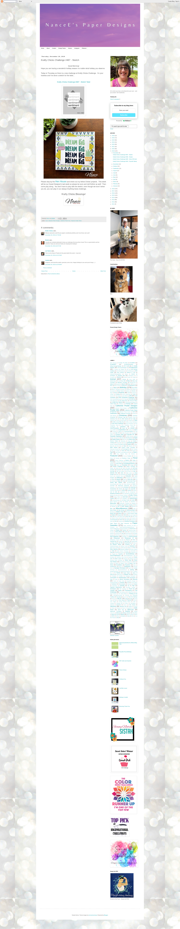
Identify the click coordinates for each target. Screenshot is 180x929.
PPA (121, 543)
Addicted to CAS (131, 372)
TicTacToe (127, 595)
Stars (111, 579)
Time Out (125, 596)
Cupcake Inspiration (116, 436)
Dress (124, 442)
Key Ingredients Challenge (128, 493)
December (116, 153)
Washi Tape (121, 609)
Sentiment (112, 557)
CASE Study (113, 403)
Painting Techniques (130, 521)
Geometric (119, 469)
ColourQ (132, 428)
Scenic (122, 552)
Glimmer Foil (113, 473)
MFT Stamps (125, 506)
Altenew (119, 377)
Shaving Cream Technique (116, 560)
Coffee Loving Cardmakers (131, 421)
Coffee (135, 420)
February (115, 183)
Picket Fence (118, 535)
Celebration (113, 413)
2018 (113, 188)
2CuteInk (132, 362)
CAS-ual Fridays (133, 400)
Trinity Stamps (121, 600)
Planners (128, 539)
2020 (113, 148)
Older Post (103, 271)
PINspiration (117, 538)
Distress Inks (132, 439)
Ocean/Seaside (113, 519)
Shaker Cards (117, 558)
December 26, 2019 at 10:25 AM (53, 255)
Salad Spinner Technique (122, 550)
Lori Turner (48, 251)
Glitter (122, 472)
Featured (73, 220)
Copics (135, 429)
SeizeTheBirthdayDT (115, 555)
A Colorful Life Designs (118, 369)
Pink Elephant (114, 536)
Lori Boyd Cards (125, 500)
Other (111, 521)
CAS (130, 395)
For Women (117, 461)
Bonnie (47, 240)
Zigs (118, 617)
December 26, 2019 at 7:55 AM (53, 235)
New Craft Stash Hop (119, 516)
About (48, 48)
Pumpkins (127, 544)
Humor (133, 484)
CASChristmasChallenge (130, 402)
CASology (127, 403)
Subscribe (123, 115)
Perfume (112, 533)
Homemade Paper (131, 481)
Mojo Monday (121, 510)
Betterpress (125, 385)
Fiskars (111, 458)
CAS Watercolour (123, 400)
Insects (120, 488)
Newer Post (44, 271)
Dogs (129, 441)
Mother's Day (119, 511)
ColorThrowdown (114, 428)
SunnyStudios (122, 584)
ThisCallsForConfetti (117, 595)
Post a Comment (47, 267)
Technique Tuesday (130, 587)
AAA (128, 369)
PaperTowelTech (124, 528)
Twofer (126, 603)
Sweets (135, 584)
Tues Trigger (113, 601)
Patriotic (124, 530)
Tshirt (135, 600)
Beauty (134, 384)
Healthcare (135, 477)
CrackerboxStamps (128, 431)
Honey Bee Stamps (116, 482)
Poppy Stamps (115, 543)
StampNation (132, 577)
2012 (113, 202)
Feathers (133, 453)
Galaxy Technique (130, 466)
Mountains (128, 511)
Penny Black (118, 531)
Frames (111, 463)
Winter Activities (130, 614)
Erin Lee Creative (116, 450)
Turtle (134, 601)
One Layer (126, 519)
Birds (115, 387)
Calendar (134, 392)
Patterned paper (132, 530)
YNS (133, 616)
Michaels (134, 506)
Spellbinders (127, 566)
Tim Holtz (119, 596)
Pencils (111, 531)
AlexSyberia (131, 375)
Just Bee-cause (123, 688)
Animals (124, 379)
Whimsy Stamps (126, 612)
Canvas (111, 395)
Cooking (130, 429)
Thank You (132, 588)
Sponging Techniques (120, 568)
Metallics (114, 506)
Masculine (113, 503)
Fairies (128, 450)
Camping (118, 394)
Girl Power (128, 471)
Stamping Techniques (130, 576)
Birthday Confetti (123, 697)
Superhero (129, 584)
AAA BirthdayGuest (121, 370)
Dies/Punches (129, 437)
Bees (111, 385)
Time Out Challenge (132, 596)
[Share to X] (62, 218)
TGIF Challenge (123, 588)
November (116, 164)
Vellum (113, 608)
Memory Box (121, 505)
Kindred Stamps (123, 495)
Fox (135, 461)
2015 (113, 195)
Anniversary (113, 380)
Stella (116, 579)
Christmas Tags (121, 417)
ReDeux (129, 547)
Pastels (117, 530)
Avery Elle (123, 380)
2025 (113, 137)
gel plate (123, 468)
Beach (123, 384)
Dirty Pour (125, 439)
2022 (113, 144)
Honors (70, 48)
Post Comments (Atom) (54, 273)
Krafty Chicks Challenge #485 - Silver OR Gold (125, 159)
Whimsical (118, 612)
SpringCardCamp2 (114, 571)
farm (131, 452)
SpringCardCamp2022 (125, 571)
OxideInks (121, 521)
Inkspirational (113, 488)
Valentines (113, 606)
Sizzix (134, 561)
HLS (136, 479)
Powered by (119, 120)
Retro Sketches (114, 549)
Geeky (117, 468)
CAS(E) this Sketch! (117, 402)
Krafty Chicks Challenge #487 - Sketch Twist (73, 82)
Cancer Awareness (126, 394)
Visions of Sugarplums (127, 608)
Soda (134, 565)
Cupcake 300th (119, 434)
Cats (133, 411)
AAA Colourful (120, 372)
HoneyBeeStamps (131, 482)
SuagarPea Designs (131, 581)
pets (123, 533)
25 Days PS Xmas (123, 362)
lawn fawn (125, 497)
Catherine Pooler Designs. (121, 408)
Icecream (112, 485)
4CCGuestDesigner (122, 367)
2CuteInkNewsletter (128, 364)
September (116, 168)
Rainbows (132, 546)
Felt (124, 456)
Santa (111, 552)
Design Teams (62, 48)
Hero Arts (130, 479)
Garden (111, 468)
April (114, 179)
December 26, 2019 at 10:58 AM (53, 264)
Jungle (134, 490)
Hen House (60, 181)
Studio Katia (121, 581)
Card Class (117, 395)
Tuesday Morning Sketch (124, 601)
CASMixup (120, 403)
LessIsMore (124, 498)
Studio (114, 581)
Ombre (120, 519)
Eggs (125, 445)
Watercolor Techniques (116, 611)
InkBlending (133, 487)
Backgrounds (133, 382)
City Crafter (133, 418)
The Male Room (130, 592)
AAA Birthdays (130, 370)
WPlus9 (118, 616)
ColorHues (123, 426)
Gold (135, 474)
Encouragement (125, 449)
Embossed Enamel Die (115, 449)
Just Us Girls (113, 491)
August (115, 170)
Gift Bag (112, 471)
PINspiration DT (129, 538)
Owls (115, 521)
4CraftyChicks (133, 367)
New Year (128, 516)
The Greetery (122, 592)
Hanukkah (128, 477)
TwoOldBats (133, 603)
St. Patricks (117, 573)
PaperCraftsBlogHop (114, 528)
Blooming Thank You (124, 706)
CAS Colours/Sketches (115, 399)
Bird (111, 387)
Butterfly (121, 392)
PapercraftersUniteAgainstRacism (127, 527)
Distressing (123, 441)
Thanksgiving (128, 590)
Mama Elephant (113, 501)
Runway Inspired (133, 549)
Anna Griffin (132, 379)
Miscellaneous (122, 508)
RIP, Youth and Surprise (125, 661)
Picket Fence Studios (127, 535)
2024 (113, 140)
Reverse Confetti (124, 549)
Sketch (116, 563)
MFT (119, 506)
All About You (122, 679)
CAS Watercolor (113, 400)
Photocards (128, 533)
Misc (111, 508)
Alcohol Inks (121, 375)
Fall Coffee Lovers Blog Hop (122, 452)
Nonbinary (122, 518)
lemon (118, 498)
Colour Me (124, 428)
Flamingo (118, 458)
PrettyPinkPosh (128, 543)
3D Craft (126, 366)
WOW (113, 616)
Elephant (130, 445)
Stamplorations (123, 577)
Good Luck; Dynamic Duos (116, 476)
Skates (111, 563)
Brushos (134, 390)
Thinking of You (133, 593)
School (127, 552)
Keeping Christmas (115, 493)
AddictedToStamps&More (115, 374)
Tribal (115, 600)
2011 (113, 204)
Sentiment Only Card (121, 557)
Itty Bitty (118, 490)
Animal (113, 379)
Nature (113, 515)
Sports (130, 568)
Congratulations (122, 429)
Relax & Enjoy (122, 670)
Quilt (134, 544)
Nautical (120, 515)
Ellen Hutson (113, 447)
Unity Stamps (132, 604)
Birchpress (132, 385)
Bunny (115, 392)
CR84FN (120, 431)
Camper (112, 394)
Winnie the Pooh (115, 614)
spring (132, 569)
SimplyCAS (129, 561)
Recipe (118, 547)
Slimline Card (132, 563)
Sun (128, 582)
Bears (129, 384)
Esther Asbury (49, 231)
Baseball (118, 384)
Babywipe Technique (122, 382)
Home (42, 48)
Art (118, 380)
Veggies (130, 606)
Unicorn (125, 604)
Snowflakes (119, 565)
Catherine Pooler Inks (65, 220)
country (114, 431)
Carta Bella (124, 395)
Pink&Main (124, 536)
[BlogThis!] (61, 218)
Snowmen (127, 565)
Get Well (134, 469)
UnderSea (118, 604)
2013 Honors (113, 362)
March (115, 181)
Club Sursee (123, 420)
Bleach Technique (116, 389)
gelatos (129, 468)
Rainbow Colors (124, 546)
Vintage (118, 608)
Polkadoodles (134, 541)
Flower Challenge (119, 460)
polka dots (126, 541)
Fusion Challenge (118, 466)
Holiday (118, 481)
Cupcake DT (130, 434)
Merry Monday (129, 505)
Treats (126, 598)
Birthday (123, 387)
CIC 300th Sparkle (124, 418)
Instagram (76, 48)
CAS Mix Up (132, 399)
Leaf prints (133, 496)
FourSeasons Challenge (127, 461)
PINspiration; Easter (114, 539)
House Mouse (127, 484)
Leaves (112, 498)
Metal (136, 505)
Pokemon (120, 541)
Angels (134, 377)
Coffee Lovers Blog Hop (118, 421)
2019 (113, 151)
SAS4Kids (117, 552)
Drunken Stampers (114, 444)
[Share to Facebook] (64, 218)
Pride (135, 543)
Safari (113, 550)
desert (116, 437)
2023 (113, 142)
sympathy (122, 585)
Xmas (128, 616)
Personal (118, 533)
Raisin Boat (112, 547)
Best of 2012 (117, 385)
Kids (117, 495)
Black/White (134, 387)
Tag (128, 585)
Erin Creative (134, 449)
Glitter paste (129, 472)
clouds (117, 420)
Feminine (129, 456)
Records (124, 547)
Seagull (113, 553)
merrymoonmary (93, 915)
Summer (122, 582)
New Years (135, 516)
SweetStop (114, 585)
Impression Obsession (123, 485)
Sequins (130, 557)
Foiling (133, 460)
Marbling (126, 501)
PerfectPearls (133, 531)
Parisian (112, 530)
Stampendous (119, 574)
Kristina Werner (117, 496)
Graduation (128, 476)
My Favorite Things (132, 513)
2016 (113, 193)
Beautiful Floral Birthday (125, 651)
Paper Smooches (125, 523)
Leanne (47, 260)
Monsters (112, 511)
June (114, 175)
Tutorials (112, 603)
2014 (113, 197)
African (126, 374)
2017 (113, 191)
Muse (119, 513)
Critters (111, 434)
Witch (136, 614)
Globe (117, 474)
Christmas (123, 415)
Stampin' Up (127, 574)
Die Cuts (122, 437)
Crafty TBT (117, 433)
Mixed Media (113, 510)
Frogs (131, 465)
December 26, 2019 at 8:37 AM (53, 246)
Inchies (118, 487)
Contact (54, 48)
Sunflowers (114, 584)
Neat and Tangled (132, 515)
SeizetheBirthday (130, 554)
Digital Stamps (116, 439)
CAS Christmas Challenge (126, 397)
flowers (127, 460)
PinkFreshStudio (133, 536)
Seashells (120, 553)
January (115, 186)
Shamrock (125, 558)
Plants (134, 539)
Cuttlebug (135, 436)
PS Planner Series (115, 544)
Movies (134, 511)
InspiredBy (132, 488)
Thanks (120, 590)
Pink (135, 535)
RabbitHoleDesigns (114, 546)
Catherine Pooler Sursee (124, 411)
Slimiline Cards (124, 563)
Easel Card (122, 444)
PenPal (126, 531)
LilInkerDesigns (133, 498)
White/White (134, 612)
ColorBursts (112, 426)
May (114, 177)
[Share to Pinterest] (66, 218)
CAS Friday (124, 399)
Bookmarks (112, 390)
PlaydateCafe (113, 541)
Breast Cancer (120, 390)
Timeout (113, 598)
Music (125, 513)
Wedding (127, 611)
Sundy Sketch (134, 582)
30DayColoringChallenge (115, 366)
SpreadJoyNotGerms (122, 569)
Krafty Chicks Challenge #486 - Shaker (123, 157)
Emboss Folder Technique (128, 447)
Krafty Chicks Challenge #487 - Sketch (123, 154)
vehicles (135, 606)
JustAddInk (122, 491)
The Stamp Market (123, 593)
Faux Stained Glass (122, 453)
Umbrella (112, 604)
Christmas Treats (132, 417)
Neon (111, 516)
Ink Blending (125, 487)
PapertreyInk (133, 528)
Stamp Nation (126, 572)
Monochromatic (131, 510)
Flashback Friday (126, 458)
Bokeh (134, 389)
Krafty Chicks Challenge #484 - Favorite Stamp (125, 161)
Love (133, 500)
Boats (123, 389)
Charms (134, 413)
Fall (111, 452)
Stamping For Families (117, 576)
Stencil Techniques (125, 579)
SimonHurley (122, 561)
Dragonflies (119, 442)
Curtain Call (128, 436)
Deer (113, 437)
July (114, 173)
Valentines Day (123, 606)
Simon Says (128, 560)
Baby (128, 381)
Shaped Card (133, 558)
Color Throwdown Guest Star (128, 425)
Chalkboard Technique (125, 413)
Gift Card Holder (120, 471)
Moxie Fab (113, 513)
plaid (123, 539)
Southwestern (113, 566)
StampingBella (113, 577)
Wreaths (123, 616)
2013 (113, 199)
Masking (134, 503)
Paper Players (113, 523)
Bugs (111, 392)
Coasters (130, 420)
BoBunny (129, 389)
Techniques (113, 588)
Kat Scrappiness (131, 491)
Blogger (106, 915)
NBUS (124, 515)
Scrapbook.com (134, 552)
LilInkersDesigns (116, 500)
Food (111, 462)
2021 (113, 146)
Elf (135, 445)
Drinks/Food (131, 442)
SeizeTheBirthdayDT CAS (129, 555)
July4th (129, 490)
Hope (120, 484)
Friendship (124, 465)
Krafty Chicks (78, 220)
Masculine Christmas (124, 503)
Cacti (46, 220)
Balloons (112, 384)
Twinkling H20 (119, 603)
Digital (135, 437)
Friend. (118, 465)
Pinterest (84, 48)
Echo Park (119, 445)
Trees (131, 598)
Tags (133, 585)
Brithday (128, 390)
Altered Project (127, 377)
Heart (113, 479)
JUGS (123, 490)
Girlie (134, 471)
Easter (129, 444)
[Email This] (59, 218)
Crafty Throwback (126, 433)
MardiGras (133, 501)
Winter (122, 614)
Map (121, 501)
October (115, 166)
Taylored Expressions (116, 587)
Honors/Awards (113, 484)
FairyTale (134, 450)
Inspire (126, 488)
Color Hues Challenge (117, 423)
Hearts (118, 479)
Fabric (123, 450)
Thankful (112, 590)
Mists (134, 508)
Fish (135, 456)
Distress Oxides (114, 441)
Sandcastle (133, 550)
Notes (128, 518)
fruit (136, 465)
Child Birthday (113, 415)
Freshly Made (118, 463)
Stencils (135, 579)
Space (120, 566)
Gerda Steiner (126, 469)
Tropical (129, 600)
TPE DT (119, 598)
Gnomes (129, 474)
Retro (134, 547)
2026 (113, 135)
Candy (134, 394)
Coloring (132, 426)
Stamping (135, 574)
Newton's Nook (115, 518)
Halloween (120, 477)
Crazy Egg (133, 433)
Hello (125, 479)
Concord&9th (113, 429)
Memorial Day (113, 505)
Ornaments (133, 519)
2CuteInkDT (113, 364)
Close (111, 129)
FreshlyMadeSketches (129, 463)
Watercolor (130, 609)
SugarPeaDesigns (114, 582)
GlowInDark (123, 474)
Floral (135, 458)
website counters (114, 635)
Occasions (133, 518)
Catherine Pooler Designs (54, 220)
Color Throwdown (129, 423)
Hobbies (113, 481)
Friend (111, 465)
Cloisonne (112, 420)
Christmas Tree (113, 418)
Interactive (112, 490)
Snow (111, 565)
